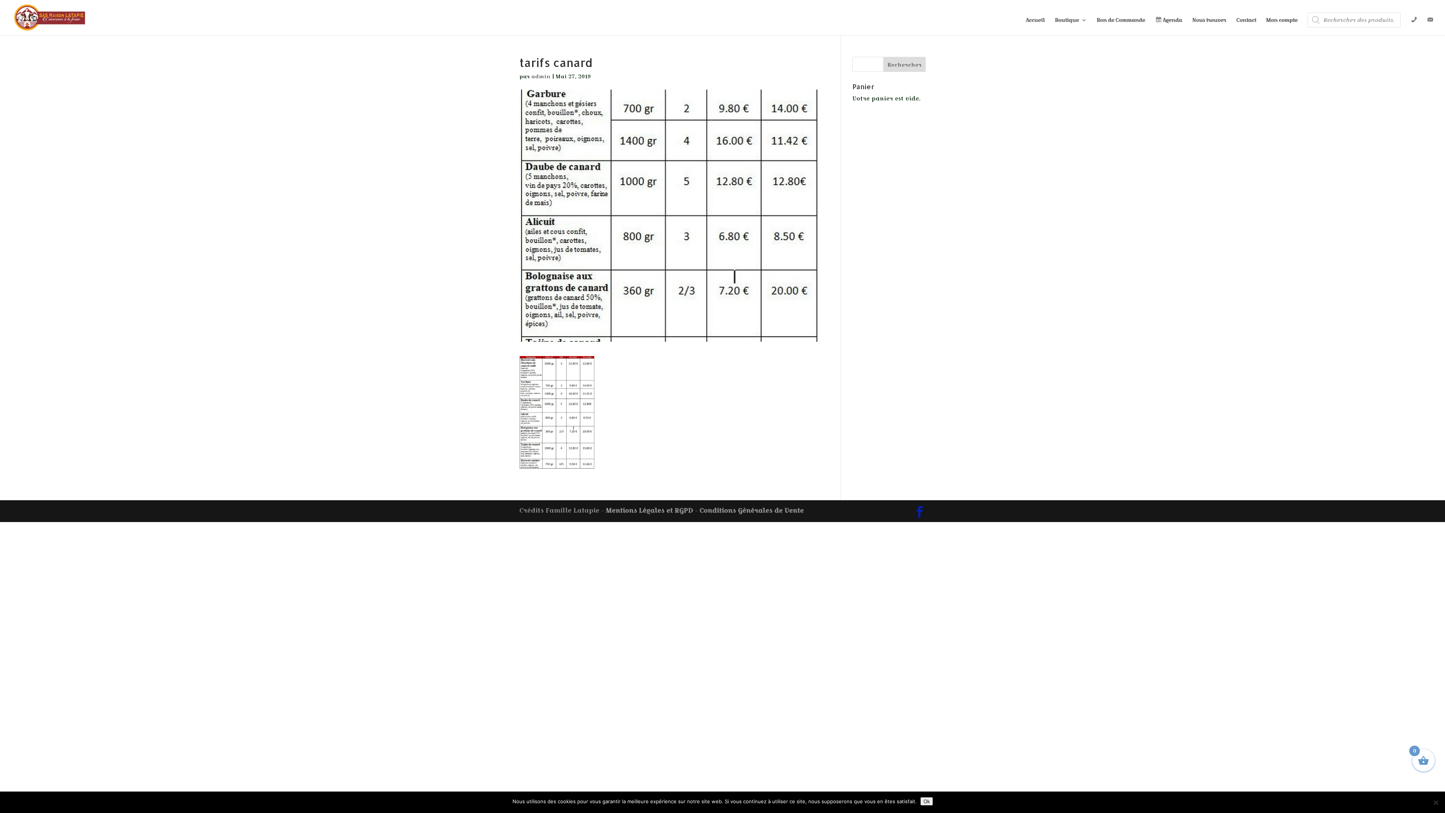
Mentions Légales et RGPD (649, 510)
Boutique (1067, 20)
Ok (926, 801)
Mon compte (1281, 20)
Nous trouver (1209, 20)
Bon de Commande (1121, 20)
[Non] (1435, 802)
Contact (1246, 20)
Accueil (1035, 20)
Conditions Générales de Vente (752, 510)
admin (541, 76)
